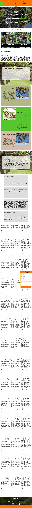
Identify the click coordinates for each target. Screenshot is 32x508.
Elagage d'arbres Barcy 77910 (25, 481)
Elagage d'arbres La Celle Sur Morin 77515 (15, 463)
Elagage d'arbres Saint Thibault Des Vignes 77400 (5, 278)
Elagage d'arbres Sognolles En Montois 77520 (26, 270)
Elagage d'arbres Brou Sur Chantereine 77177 (26, 467)
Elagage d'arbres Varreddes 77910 (5, 258)
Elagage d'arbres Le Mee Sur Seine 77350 (25, 354)
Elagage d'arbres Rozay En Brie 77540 (15, 304)
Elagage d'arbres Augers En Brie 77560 (5, 488)
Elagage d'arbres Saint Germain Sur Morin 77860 (25, 292)
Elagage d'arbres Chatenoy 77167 (25, 441)
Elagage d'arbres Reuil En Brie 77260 (25, 305)
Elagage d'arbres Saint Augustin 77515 (16, 300)
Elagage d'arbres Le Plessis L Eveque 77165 (15, 315)
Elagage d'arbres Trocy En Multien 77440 (15, 261)
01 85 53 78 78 (12, 501)
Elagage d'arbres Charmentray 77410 (25, 446)
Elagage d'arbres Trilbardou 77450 (25, 261)
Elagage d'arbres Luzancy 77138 (15, 365)
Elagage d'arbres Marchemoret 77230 (26, 360)
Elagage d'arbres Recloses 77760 (15, 306)
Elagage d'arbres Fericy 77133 (14, 407)
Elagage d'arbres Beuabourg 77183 (25, 226)
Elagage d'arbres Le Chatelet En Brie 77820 (5, 445)
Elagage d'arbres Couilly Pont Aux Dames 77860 (5, 430)
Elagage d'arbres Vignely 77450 (15, 250)
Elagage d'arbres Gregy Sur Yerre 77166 (25, 390)
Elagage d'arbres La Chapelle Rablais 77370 (15, 449)
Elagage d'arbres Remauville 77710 (5, 306)
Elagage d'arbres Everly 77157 (25, 409)
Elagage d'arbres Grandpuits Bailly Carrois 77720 (15, 391)
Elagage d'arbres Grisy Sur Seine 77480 (26, 387)
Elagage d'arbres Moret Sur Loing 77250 (5, 338)
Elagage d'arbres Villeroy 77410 (25, 241)
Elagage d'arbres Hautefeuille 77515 (15, 384)
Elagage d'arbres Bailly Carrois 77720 (25, 484)
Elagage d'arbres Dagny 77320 (4, 418)
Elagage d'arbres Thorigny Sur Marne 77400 (15, 266)
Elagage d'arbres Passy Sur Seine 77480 (6, 318)
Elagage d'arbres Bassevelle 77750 (25, 482)
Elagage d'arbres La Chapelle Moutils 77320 (5, 448)
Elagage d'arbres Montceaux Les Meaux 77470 (25, 347)
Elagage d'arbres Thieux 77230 (25, 266)
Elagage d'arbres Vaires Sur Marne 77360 (5, 260)
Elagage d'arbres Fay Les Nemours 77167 (5, 409)
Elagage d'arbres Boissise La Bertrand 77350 (26, 475)
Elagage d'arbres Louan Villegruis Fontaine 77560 (25, 368)
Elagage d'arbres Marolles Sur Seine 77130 (15, 358)
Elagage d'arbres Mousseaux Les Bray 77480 (5, 336)
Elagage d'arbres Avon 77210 (14, 487)
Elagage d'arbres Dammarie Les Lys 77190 (25, 417)
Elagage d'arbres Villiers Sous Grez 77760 (5, 240)
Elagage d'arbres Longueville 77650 (15, 369)
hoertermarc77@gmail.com (16, 503)
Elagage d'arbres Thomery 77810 (25, 265)
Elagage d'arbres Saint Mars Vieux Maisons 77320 (5, 289)
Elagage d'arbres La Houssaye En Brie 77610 (15, 383)
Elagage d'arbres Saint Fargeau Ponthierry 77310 (25, 296)
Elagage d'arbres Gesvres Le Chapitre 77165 (15, 394)
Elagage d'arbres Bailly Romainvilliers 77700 (15, 485)
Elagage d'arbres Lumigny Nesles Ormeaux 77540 (15, 367)
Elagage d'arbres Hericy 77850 (4, 384)
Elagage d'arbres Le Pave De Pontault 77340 (15, 228)
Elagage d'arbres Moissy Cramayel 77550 (5, 350)
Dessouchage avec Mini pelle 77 (12, 3)
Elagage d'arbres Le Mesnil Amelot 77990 (15, 352)
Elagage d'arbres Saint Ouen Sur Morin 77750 (16, 283)
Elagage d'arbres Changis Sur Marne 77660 (25, 451)
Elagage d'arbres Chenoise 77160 (25, 438)
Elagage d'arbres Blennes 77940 (5, 477)
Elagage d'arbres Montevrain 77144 (15, 342)
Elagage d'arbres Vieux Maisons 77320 (26, 250)
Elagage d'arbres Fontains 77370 (15, 401)
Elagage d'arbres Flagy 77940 (4, 405)
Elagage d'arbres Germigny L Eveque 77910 (15, 396)
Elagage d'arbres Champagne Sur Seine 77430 (6, 455)
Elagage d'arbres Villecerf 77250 (15, 249)
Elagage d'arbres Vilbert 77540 (4, 250)
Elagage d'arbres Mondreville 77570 (15, 348)
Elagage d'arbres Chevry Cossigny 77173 (15, 437)
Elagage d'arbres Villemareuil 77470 (25, 247)
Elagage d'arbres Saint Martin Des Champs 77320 (15, 287)
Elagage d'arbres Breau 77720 (25, 468)
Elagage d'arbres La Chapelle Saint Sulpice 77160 (25, 448)
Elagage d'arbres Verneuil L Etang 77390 (5, 253)
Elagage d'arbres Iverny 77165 (25, 379)
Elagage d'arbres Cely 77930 (24, 461)
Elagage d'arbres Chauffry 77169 (25, 439)
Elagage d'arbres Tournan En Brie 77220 (5, 264)
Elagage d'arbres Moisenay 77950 (25, 350)
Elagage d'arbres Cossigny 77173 (25, 225)
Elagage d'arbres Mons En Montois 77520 (25, 349)
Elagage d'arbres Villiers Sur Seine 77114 (15, 238)
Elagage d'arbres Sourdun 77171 (25, 267)
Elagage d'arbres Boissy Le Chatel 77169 (25, 473)
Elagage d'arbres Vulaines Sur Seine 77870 (25, 232)
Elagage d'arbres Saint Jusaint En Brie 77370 (25, 290)
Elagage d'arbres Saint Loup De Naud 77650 (15, 290)
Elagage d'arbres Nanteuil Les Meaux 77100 (5, 331)
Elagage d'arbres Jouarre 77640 (25, 377)
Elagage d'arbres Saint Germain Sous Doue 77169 (15, 294)
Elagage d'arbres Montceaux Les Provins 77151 (15, 347)
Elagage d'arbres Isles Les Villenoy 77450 (15, 380)
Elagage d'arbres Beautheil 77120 (15, 479)
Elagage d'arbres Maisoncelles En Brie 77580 (5, 364)
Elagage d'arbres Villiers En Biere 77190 (25, 240)
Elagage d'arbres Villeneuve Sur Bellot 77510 (26, 244)
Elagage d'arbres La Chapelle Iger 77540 (5, 451)
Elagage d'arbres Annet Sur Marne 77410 (15, 492)
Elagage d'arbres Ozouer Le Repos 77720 (25, 320)
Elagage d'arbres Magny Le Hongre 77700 (5, 366)
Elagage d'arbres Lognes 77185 (15, 370)
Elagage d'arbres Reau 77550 (4, 307)
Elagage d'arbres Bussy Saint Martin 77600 (15, 465)
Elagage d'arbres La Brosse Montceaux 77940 (5, 469)
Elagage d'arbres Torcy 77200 (14, 264)
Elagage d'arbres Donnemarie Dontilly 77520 (5, 415)
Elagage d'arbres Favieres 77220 (15, 408)
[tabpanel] (16, 72)
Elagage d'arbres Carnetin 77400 (25, 462)
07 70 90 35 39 (21, 501)
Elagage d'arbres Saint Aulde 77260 (25, 300)
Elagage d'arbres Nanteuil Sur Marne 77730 (25, 330)
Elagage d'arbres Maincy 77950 (15, 363)
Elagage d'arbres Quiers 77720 (4, 308)
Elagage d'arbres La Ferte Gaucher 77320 (25, 406)
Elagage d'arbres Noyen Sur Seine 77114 (5, 326)
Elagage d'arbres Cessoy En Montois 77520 (25, 460)
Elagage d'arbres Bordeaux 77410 (5, 230)
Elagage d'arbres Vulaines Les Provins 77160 (5, 234)
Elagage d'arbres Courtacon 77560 (5, 425)
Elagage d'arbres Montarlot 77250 (5, 348)
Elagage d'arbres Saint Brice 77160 (5, 300)
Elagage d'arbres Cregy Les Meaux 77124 (5, 424)
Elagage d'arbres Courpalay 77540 (25, 425)
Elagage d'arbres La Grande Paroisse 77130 (25, 391)
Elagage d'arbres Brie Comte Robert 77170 (15, 469)
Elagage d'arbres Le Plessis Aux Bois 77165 (25, 315)
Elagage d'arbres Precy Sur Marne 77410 (25, 310)
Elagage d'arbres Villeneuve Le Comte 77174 (26, 246)
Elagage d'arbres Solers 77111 (14, 268)
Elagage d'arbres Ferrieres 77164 (5, 407)
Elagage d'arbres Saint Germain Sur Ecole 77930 (5, 294)
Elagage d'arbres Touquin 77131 (15, 263)
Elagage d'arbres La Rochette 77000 (15, 305)
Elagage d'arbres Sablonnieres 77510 (15, 301)
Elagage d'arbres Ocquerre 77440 (15, 324)
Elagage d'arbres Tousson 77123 (25, 262)
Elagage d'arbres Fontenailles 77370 (5, 401)
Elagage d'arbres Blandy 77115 (15, 477)
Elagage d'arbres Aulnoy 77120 (25, 487)
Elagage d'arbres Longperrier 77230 (25, 369)
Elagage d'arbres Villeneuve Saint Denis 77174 (6, 246)
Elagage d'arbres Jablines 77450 (5, 379)
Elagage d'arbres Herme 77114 (25, 383)
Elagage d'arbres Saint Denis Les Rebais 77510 (6, 298)
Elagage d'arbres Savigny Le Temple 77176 (5, 275)
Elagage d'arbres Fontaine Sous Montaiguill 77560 (5, 404)
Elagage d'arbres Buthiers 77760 (5, 464)
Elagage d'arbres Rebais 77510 (25, 306)
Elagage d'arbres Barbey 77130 (15, 483)
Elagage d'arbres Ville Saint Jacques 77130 (15, 242)
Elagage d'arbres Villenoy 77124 (5, 243)
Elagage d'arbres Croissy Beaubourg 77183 (25, 420)
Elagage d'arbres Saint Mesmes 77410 (5, 284)
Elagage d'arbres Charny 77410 (15, 446)
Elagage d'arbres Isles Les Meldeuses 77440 (25, 381)
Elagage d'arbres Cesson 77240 (15, 461)
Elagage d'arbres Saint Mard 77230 (15, 288)
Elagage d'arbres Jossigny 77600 (5, 378)
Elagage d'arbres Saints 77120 (4, 280)
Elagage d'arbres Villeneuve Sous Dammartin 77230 (15, 244)
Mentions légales (22, 506)
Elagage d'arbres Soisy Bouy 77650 (25, 268)
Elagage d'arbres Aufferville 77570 (15, 488)
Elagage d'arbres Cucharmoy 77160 (25, 418)
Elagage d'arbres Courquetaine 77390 (15, 425)
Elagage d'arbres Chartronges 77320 (25, 444)
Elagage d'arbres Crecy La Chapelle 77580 (25, 422)
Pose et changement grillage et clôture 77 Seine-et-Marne (24, 3)
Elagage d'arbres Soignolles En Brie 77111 (15, 270)
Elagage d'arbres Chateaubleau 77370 (26, 445)
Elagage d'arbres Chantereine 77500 (25, 230)
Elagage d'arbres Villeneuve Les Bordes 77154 (16, 246)
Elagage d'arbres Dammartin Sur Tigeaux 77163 (5, 417)
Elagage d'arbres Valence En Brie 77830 (26, 258)
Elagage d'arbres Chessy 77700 (15, 438)
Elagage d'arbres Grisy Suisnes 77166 (15, 388)
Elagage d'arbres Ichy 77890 (4, 382)
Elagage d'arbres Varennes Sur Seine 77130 (25, 257)
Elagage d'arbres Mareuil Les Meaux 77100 (15, 360)
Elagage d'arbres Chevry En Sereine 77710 (25, 435)
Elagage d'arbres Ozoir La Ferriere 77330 (5, 322)
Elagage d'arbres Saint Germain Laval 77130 (5, 296)
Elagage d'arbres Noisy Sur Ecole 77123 (26, 325)
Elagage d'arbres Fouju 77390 (14, 398)
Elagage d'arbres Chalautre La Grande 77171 (5, 459)
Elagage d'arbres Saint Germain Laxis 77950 (25, 294)
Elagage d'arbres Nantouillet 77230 (15, 329)
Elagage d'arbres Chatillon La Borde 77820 (15, 442)
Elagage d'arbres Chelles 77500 (5, 439)
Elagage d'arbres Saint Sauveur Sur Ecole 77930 (15, 279)
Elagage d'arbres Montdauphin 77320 (5, 346)
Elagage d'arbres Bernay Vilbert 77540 (16, 478)
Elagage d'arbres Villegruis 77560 (25, 248)
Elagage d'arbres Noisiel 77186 (15, 326)
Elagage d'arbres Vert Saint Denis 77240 (25, 251)
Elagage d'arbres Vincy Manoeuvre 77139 (15, 236)
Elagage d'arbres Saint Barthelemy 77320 (25, 299)
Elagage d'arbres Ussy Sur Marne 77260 (16, 259)
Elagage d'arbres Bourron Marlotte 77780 (25, 470)
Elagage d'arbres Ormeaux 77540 (25, 322)
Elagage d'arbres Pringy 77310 (4, 309)
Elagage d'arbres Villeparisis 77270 (25, 242)
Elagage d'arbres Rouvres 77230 (5, 304)
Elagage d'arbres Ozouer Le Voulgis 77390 (15, 320)
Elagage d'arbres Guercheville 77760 (15, 387)
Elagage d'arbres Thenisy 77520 (5, 267)
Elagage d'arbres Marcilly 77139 (5, 361)
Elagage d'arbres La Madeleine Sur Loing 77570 (25, 364)
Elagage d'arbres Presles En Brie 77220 (16, 309)
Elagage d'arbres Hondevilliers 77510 (25, 382)
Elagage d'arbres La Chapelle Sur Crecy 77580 (16, 448)
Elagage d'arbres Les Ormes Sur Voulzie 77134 (16, 323)
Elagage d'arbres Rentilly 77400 (5, 227)
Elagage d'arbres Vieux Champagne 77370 (5, 251)
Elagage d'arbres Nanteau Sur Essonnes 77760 (26, 331)
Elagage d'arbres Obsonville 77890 (15, 325)
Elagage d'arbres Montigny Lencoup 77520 (5, 341)
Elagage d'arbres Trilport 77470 (25, 260)
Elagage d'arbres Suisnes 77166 (5, 225)
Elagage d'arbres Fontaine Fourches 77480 (15, 404)
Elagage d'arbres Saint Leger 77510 (25, 289)
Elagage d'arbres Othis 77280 (14, 321)
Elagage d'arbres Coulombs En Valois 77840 (25, 429)
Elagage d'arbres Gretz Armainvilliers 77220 (5, 390)
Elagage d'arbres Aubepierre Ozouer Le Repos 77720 (26, 489)
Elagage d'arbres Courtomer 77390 (25, 424)
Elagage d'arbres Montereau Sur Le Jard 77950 (25, 343)
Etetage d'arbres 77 (18, 3)
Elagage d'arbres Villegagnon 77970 (5, 249)
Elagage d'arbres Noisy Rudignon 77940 (26, 326)
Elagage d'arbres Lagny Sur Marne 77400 (25, 375)
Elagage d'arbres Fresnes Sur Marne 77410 (5, 399)
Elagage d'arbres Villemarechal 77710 (15, 248)
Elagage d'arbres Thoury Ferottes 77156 (6, 265)
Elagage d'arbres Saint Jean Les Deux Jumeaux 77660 (5, 292)
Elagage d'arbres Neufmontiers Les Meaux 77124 (15, 226)
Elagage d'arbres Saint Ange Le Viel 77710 (5, 302)
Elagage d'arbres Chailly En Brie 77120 (26, 458)
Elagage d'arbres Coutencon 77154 (25, 423)
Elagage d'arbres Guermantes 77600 (25, 386)
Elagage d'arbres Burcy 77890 (4, 466)
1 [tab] (4, 77)
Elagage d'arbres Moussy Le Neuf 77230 (25, 334)
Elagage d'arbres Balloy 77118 (25, 483)
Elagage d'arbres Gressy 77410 (15, 389)
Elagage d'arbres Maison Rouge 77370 (16, 361)
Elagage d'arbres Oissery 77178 (25, 323)
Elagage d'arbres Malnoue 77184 (25, 227)
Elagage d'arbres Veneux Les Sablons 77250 (25, 253)
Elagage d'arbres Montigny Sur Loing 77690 (25, 339)
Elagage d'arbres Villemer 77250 (15, 247)
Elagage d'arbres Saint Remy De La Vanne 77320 (15, 281)
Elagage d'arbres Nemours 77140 (5, 329)
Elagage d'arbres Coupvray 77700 (15, 426)
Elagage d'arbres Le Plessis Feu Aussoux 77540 (6, 315)
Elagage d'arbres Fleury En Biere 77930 (26, 404)
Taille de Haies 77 (15, 3)
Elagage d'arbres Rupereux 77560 (5, 303)
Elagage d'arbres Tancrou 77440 (15, 267)
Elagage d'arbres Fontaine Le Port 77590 (25, 402)
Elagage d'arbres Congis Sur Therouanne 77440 (24, 430)
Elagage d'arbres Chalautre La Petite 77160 (15, 457)
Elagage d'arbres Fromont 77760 (25, 397)
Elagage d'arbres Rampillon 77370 (15, 307)
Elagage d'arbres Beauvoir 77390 (5, 479)
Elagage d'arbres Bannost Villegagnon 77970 (5, 485)
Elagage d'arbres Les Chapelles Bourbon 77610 (4, 449)
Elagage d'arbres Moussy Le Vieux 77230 (15, 334)
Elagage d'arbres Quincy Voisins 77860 (26, 307)
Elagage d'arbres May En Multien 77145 (15, 356)
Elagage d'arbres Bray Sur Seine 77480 (26, 469)
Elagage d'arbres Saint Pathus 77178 (5, 282)
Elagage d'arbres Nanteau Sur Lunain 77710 (15, 331)
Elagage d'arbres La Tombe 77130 (25, 263)
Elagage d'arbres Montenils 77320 (15, 344)
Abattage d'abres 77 (28, 3)
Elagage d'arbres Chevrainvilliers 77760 (26, 437)
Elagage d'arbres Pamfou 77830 (25, 318)
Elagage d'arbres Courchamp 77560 (5, 426)
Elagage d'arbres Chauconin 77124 (25, 440)
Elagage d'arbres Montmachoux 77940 (16, 338)
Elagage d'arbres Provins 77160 (15, 308)
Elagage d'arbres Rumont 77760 (25, 303)
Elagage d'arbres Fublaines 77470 (5, 397)
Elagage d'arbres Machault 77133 (25, 365)
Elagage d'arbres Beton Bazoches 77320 (26, 477)
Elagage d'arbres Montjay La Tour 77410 (15, 231)
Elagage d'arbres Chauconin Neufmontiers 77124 (4, 328)
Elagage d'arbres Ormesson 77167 (25, 321)
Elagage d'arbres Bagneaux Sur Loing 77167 (25, 486)
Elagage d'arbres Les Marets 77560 (25, 359)
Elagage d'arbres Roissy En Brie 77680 (5, 305)
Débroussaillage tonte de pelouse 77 (5, 3)
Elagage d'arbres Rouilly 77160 (25, 304)
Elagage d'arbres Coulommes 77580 (15, 428)
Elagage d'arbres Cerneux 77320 (5, 461)
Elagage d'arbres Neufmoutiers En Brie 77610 (16, 328)
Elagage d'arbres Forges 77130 (15, 399)
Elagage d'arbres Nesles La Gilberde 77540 (25, 328)
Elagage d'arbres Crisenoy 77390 (5, 421)
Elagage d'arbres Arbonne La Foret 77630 (25, 490)
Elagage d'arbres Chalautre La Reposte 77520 (26, 457)
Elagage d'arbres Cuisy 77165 (14, 418)
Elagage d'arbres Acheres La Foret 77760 (15, 494)
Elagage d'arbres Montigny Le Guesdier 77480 (26, 341)
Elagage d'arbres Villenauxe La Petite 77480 (5, 248)
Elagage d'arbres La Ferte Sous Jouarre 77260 (16, 406)
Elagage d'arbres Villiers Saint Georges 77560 (16, 240)
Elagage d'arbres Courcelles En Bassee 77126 (26, 427)
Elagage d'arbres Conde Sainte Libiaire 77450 (5, 432)
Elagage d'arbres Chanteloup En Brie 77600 (5, 453)
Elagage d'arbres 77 (1, 3)
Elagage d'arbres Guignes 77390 (15, 386)
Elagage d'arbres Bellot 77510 (25, 478)
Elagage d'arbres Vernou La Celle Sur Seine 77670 (15, 251)
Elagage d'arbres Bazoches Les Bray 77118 (15, 482)
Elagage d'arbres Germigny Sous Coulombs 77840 (25, 394)
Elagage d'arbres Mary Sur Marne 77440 (5, 358)
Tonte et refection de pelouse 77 (21, 3)
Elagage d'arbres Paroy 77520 (14, 318)
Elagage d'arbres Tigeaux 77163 (25, 264)
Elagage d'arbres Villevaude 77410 (5, 241)
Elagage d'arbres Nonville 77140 (25, 324)
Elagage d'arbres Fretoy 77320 (15, 397)
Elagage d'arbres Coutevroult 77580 (15, 423)
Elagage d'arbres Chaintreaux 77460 (15, 458)
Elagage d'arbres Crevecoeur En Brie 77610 (15, 422)
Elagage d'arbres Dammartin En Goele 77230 (16, 417)
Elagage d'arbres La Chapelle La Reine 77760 (26, 449)
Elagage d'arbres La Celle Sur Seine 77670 (5, 463)
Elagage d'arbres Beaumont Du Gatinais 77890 (26, 480)
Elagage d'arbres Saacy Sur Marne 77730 (25, 302)
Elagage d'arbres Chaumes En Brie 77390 (15, 440)
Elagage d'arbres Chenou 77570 (5, 438)
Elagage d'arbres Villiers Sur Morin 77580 (25, 238)
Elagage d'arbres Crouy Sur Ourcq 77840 (5, 420)
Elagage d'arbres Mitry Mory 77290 (15, 350)
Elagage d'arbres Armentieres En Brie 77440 (15, 490)
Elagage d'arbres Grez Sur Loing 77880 (26, 388)
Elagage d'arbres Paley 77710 (4, 319)
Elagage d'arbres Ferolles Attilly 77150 (26, 407)
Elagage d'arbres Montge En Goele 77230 (5, 343)
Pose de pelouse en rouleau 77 (9, 3)
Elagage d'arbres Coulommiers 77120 (5, 428)
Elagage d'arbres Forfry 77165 (25, 398)
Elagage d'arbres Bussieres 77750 (15, 466)
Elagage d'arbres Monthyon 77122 (15, 340)
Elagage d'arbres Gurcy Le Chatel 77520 (5, 387)
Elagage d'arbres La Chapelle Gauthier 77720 (16, 451)
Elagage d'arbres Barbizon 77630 (5, 483)
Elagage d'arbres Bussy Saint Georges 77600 (25, 465)
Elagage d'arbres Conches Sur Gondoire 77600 (16, 432)
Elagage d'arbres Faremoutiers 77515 (25, 408)
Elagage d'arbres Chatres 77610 (5, 441)
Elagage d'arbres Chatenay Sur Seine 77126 (25, 443)
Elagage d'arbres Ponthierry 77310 (25, 231)
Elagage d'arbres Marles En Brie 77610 (6, 359)
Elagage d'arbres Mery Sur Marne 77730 (5, 352)
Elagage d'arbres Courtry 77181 (15, 424)
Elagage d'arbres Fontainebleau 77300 (26, 403)
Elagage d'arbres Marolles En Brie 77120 (25, 358)
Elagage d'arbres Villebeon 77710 (25, 249)
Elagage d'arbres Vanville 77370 (15, 258)
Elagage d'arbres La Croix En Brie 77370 (15, 420)
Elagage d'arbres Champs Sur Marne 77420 (15, 453)
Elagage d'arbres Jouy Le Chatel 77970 (16, 377)
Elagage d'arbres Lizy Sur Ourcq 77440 (26, 370)
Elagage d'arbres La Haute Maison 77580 (25, 385)
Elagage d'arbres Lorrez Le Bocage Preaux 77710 (5, 370)
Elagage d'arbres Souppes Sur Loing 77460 (5, 269)
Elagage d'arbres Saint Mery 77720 (15, 284)
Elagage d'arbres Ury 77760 (24, 259)
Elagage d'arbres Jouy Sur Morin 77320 (6, 377)
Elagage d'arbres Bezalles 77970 (5, 478)
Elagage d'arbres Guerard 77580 (5, 388)
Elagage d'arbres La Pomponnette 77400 (25, 229)
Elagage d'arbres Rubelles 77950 (15, 303)
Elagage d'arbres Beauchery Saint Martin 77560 (5, 482)
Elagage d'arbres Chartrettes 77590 (5, 446)
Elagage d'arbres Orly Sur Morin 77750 (6, 324)
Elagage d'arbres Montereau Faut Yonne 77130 (5, 345)
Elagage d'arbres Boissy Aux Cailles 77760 (5, 475)
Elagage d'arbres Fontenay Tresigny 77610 (25, 400)
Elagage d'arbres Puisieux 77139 (25, 308)
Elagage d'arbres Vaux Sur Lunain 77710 (15, 255)
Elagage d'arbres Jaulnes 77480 (15, 378)
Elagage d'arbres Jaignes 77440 (25, 378)
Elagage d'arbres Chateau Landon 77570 (15, 445)
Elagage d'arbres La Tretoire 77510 (15, 262)
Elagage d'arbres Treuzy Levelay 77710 (5, 262)
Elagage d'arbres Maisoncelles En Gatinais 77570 (25, 362)
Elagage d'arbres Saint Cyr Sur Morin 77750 (15, 298)
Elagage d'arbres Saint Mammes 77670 (26, 288)
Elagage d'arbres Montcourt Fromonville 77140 (24, 345)
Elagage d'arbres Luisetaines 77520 (25, 366)
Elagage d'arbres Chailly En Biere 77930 (15, 460)
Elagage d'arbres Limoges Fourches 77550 (15, 372)
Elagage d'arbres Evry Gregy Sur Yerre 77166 (15, 409)
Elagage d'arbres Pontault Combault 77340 (25, 311)
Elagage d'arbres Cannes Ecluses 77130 (26, 463)
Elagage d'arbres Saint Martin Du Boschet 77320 (5, 287)
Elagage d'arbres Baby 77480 (4, 487)
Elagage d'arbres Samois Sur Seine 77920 (15, 276)
